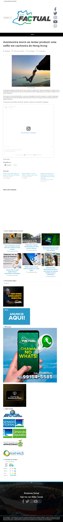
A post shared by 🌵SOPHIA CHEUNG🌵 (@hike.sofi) (29, 155)
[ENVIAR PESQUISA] (10, 17)
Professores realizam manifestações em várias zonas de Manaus (31, 246)
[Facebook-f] (55, 9)
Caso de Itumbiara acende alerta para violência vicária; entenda (12, 247)
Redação (7, 51)
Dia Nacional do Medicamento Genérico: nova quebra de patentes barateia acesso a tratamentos (50, 271)
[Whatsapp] (55, 26)
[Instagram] (55, 17)
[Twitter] (55, 13)
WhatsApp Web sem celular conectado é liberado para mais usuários (51, 249)
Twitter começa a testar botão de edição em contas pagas (31, 268)
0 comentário (41, 51)
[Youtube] (55, 22)
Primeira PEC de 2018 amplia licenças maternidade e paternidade (12, 271)
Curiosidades (31, 51)
